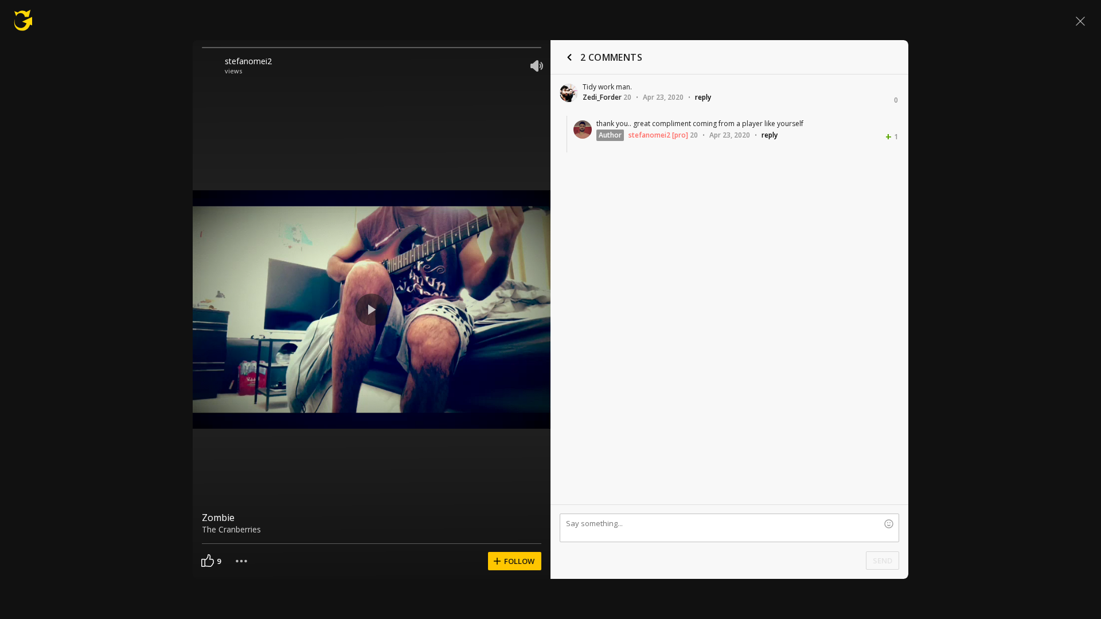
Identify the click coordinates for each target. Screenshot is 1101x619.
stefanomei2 (248, 61)
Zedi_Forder (602, 97)
